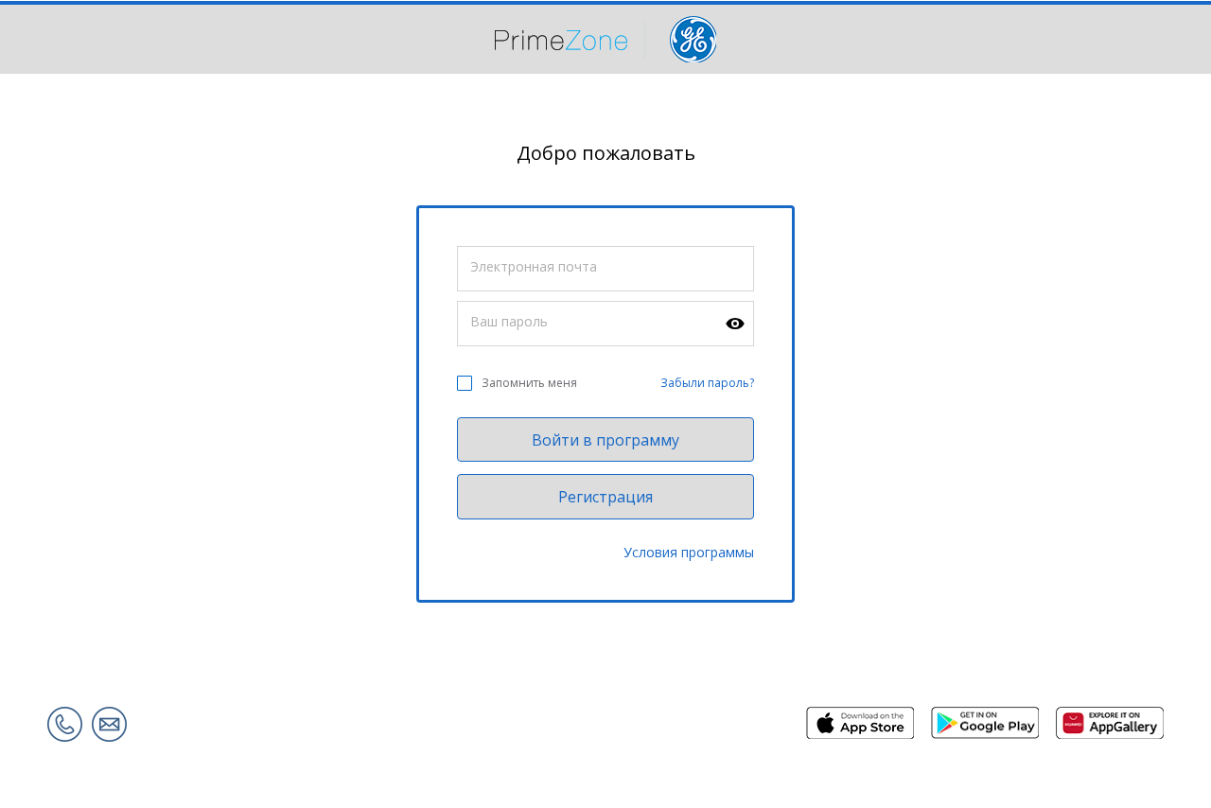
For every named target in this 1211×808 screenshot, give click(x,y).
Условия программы (688, 552)
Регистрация (605, 496)
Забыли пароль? (707, 383)
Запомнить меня (529, 383)
